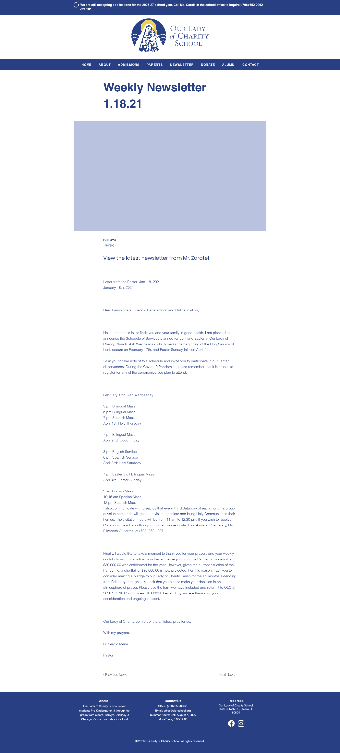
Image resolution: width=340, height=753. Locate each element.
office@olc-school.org (177, 710)
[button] (104, 65)
